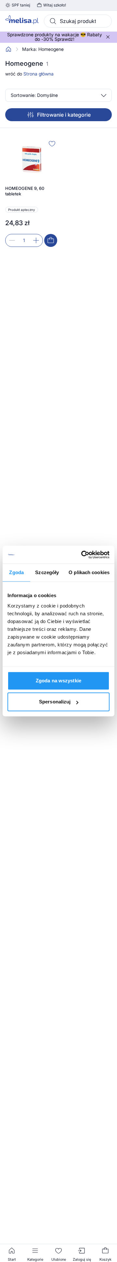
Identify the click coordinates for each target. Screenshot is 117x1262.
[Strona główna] (8, 49)
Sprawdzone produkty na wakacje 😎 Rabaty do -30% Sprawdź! (54, 36)
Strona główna (38, 73)
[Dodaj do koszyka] (50, 240)
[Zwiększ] (36, 240)
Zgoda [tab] (16, 572)
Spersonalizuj (55, 701)
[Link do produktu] (31, 192)
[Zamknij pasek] (108, 37)
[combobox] (78, 21)
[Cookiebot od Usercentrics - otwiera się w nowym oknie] (83, 554)
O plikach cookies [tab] (89, 572)
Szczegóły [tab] (47, 572)
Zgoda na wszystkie (58, 680)
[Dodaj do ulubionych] (52, 143)
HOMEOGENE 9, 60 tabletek (24, 191)
